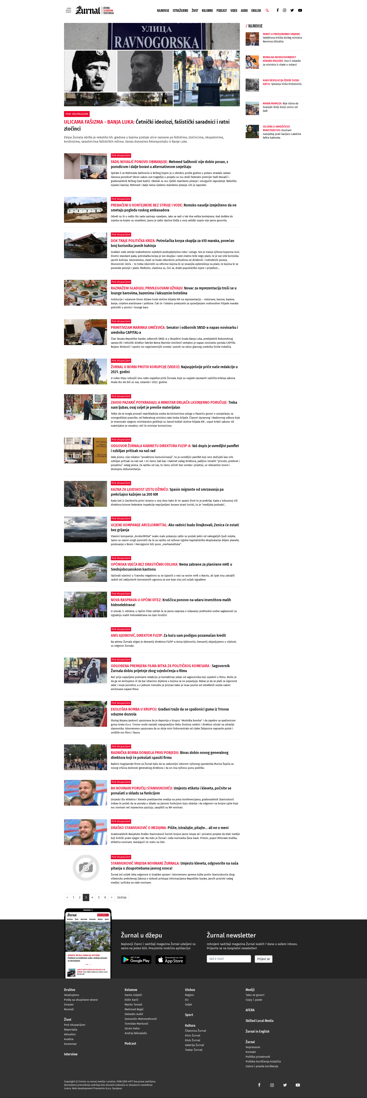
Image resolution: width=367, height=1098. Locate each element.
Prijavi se (263, 959)
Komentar (70, 1044)
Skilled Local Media (260, 1021)
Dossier (69, 1004)
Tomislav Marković (136, 1023)
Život (195, 11)
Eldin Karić (131, 999)
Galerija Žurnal (194, 1045)
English (256, 11)
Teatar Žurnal (193, 1050)
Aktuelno (70, 1034)
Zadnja (122, 897)
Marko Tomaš (133, 1004)
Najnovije (163, 11)
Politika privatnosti (258, 1056)
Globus (190, 990)
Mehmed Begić (134, 1009)
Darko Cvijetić (133, 995)
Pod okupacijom (74, 1025)
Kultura (190, 1026)
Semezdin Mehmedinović (141, 1019)
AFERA (250, 1010)
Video (234, 11)
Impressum (253, 1047)
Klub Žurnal (192, 1040)
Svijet (188, 1004)
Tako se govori (255, 995)
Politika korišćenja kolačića (263, 1061)
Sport (189, 1015)
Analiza (68, 1039)
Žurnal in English (257, 1032)
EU (186, 999)
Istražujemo (180, 11)
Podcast (222, 11)
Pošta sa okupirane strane (81, 999)
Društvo (69, 990)
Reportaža (70, 1029)
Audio (244, 11)
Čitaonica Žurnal (195, 1030)
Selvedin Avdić (134, 1014)
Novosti (69, 1009)
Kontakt (251, 1052)
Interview (70, 1054)
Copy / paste (254, 999)
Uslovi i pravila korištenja (262, 1066)
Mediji (250, 990)
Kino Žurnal (192, 1035)
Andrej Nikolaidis (136, 1033)
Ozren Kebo (132, 1028)
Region (189, 995)
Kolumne (207, 11)
